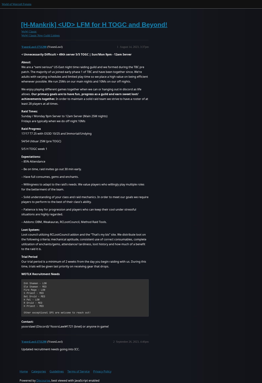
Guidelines (57, 371)
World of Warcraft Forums (16, 4)
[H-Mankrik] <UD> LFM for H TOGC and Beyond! (94, 24)
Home (24, 371)
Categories (38, 371)
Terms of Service (78, 371)
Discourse (43, 380)
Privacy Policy (102, 371)
